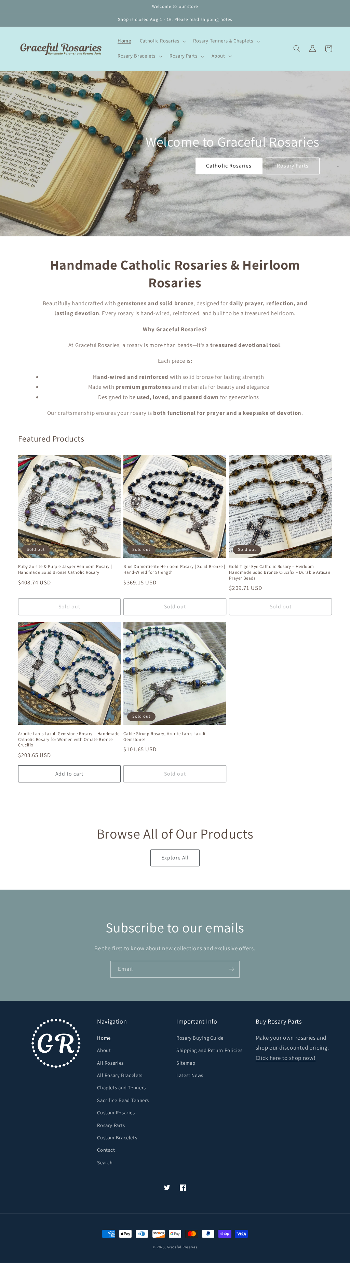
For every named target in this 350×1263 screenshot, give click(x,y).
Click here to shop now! (286, 1058)
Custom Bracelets (117, 1137)
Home (104, 1038)
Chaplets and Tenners (121, 1087)
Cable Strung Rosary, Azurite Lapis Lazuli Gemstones (164, 736)
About (104, 1050)
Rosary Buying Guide (200, 1038)
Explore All (175, 857)
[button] (162, 41)
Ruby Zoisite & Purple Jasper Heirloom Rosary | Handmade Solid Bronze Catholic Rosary (65, 569)
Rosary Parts (293, 165)
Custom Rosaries (116, 1112)
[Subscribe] (231, 969)
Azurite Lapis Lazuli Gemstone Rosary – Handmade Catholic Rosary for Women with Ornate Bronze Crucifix (69, 739)
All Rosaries (110, 1063)
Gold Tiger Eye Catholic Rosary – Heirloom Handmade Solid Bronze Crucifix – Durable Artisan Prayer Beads (279, 572)
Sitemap (185, 1063)
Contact (106, 1150)
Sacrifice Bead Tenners (123, 1100)
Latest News (189, 1075)
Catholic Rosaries (229, 165)
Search (105, 1162)
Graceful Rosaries (182, 1247)
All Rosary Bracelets (120, 1075)
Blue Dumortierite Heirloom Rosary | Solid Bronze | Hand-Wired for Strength (174, 569)
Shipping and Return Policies (209, 1050)
